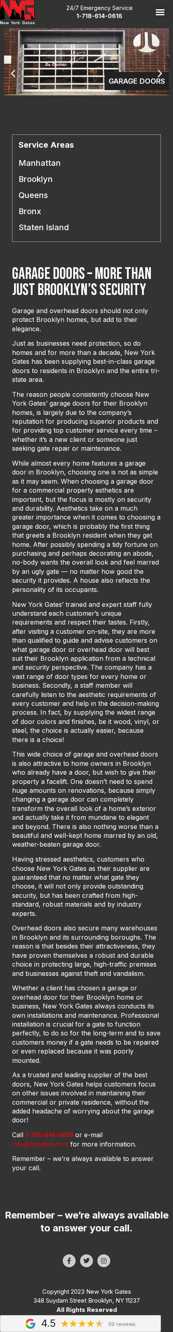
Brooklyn (36, 179)
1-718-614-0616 (49, 1135)
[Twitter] (86, 1260)
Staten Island (44, 227)
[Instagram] (103, 1260)
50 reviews (122, 1324)
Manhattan (40, 163)
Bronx (30, 211)
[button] (160, 12)
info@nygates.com (40, 1144)
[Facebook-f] (69, 1260)
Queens (33, 195)
